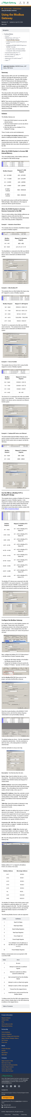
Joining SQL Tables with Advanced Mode (15, 49)
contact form (18, 1101)
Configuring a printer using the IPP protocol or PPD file (16, 42)
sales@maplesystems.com (10, 1107)
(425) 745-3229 (7, 1105)
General (7, 36)
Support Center (8, 8)
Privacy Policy (16, 1114)
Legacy (7, 60)
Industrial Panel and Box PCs (12, 52)
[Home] (2, 8)
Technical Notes (17, 8)
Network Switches (10, 56)
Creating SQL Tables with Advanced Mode (15, 50)
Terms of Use (7, 1114)
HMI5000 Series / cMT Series (12, 38)
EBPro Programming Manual (12, 508)
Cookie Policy (24, 1114)
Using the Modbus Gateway (12, 40)
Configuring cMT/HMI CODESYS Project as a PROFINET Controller (16, 46)
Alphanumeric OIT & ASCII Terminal (14, 58)
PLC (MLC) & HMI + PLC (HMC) (12, 54)
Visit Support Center (8, 1097)
